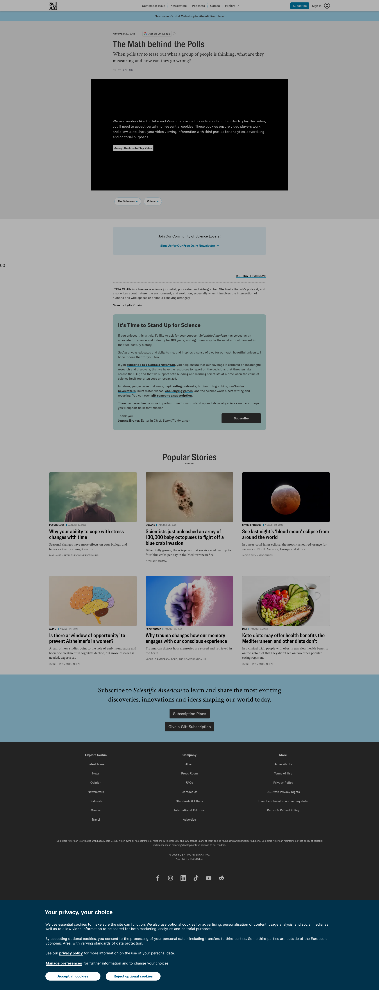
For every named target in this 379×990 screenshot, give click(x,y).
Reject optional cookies (133, 976)
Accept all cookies (72, 976)
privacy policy (71, 953)
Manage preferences (64, 963)
